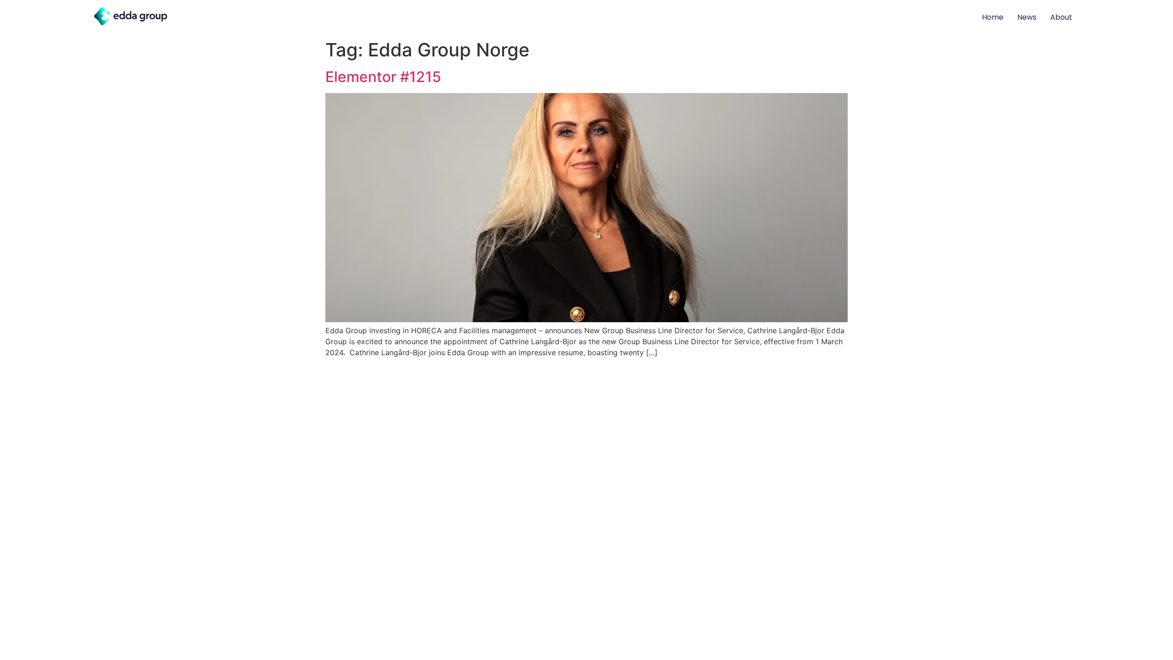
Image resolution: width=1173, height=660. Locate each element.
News (1026, 17)
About (1061, 17)
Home (992, 17)
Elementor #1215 (383, 77)
